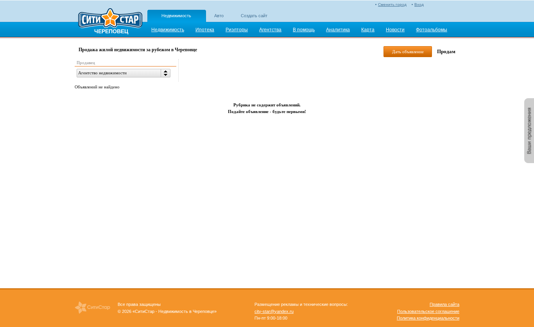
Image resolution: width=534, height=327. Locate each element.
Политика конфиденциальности (428, 318)
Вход (419, 4)
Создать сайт (254, 15)
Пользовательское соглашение (428, 311)
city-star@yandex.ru (274, 311)
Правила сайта (444, 304)
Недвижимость (176, 15)
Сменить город (392, 4)
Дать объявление (408, 51)
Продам (446, 51)
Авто (219, 15)
